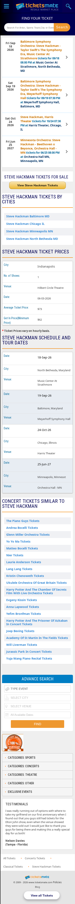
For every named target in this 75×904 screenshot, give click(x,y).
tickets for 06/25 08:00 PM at (40, 150)
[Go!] (62, 27)
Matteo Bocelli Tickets (22, 548)
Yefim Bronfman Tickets (23, 614)
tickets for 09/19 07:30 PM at (41, 93)
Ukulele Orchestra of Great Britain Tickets (36, 583)
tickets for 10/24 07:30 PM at (41, 123)
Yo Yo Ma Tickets (18, 541)
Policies (57, 882)
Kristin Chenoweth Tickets (25, 576)
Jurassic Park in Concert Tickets (29, 652)
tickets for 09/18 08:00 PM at (41, 56)
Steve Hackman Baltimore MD (27, 216)
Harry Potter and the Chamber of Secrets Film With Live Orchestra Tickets (36, 591)
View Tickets (67, 57)
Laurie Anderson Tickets (23, 562)
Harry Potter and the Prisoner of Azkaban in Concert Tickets (37, 622)
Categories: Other (21, 783)
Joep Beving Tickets (20, 631)
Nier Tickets (14, 555)
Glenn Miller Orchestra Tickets (28, 535)
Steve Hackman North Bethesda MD (32, 239)
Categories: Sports (21, 758)
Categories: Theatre (22, 775)
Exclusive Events (20, 792)
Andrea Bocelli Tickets (22, 528)
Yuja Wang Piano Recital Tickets (29, 658)
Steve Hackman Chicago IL (25, 224)
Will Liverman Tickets (21, 645)
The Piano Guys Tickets (22, 521)
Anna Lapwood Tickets (22, 607)
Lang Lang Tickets (19, 569)
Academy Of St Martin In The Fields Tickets (37, 638)
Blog (37, 886)
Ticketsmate (37, 6)
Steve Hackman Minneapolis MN (29, 231)
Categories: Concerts (23, 766)
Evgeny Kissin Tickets (21, 600)
